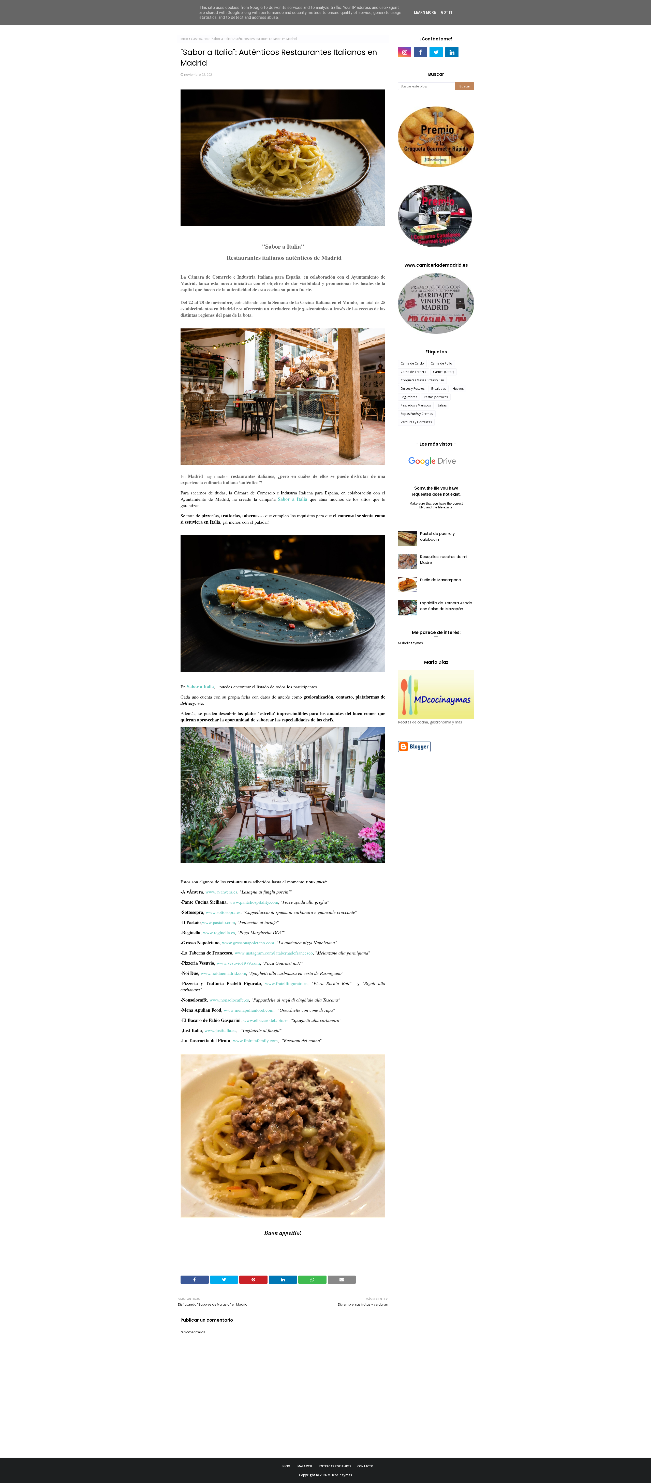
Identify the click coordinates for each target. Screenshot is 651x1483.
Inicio (184, 39)
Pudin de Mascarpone (440, 579)
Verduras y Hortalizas (416, 422)
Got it (447, 12)
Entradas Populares (335, 1466)
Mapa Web (305, 1466)
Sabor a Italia (292, 499)
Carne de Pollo (441, 363)
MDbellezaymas (410, 643)
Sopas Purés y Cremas (417, 414)
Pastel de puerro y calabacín (437, 536)
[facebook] (420, 52)
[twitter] (436, 52)
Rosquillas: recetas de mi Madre (443, 559)
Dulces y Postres (412, 388)
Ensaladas (438, 388)
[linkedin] (451, 52)
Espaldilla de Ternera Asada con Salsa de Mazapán (446, 605)
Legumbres (409, 397)
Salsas (442, 405)
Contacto (365, 1466)
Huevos (458, 388)
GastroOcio (199, 39)
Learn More (425, 12)
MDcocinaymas (340, 1475)
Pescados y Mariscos (416, 405)
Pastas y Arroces (436, 397)
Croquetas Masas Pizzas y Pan (422, 380)
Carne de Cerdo (412, 363)
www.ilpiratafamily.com (255, 1040)
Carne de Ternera (413, 372)
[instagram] (404, 52)
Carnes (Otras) (443, 372)
